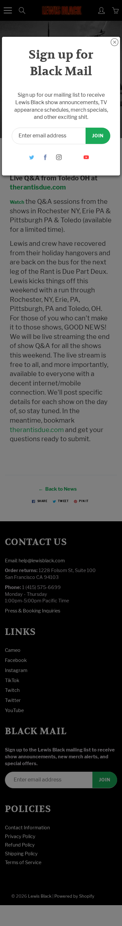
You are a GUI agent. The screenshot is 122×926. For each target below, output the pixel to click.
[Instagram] (58, 157)
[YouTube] (86, 157)
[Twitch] (72, 157)
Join (98, 135)
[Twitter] (31, 157)
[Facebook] (45, 157)
